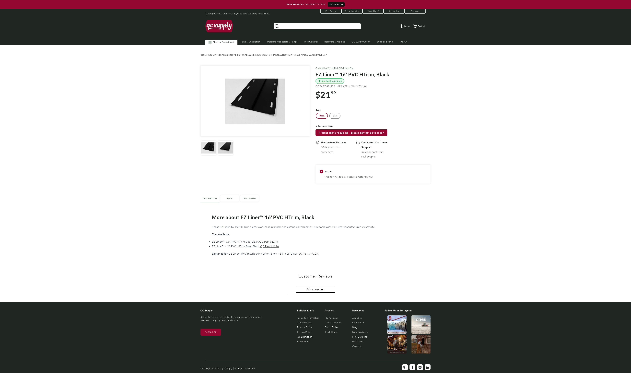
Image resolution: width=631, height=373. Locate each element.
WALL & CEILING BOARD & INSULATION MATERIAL (271, 54)
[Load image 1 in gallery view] (208, 148)
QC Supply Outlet (360, 41)
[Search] (276, 26)
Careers (356, 346)
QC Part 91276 (269, 246)
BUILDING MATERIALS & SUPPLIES (220, 54)
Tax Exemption (304, 336)
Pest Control (311, 41)
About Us (357, 317)
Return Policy (304, 332)
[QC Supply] (219, 26)
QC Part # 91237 (309, 253)
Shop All (403, 41)
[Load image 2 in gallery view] (225, 148)
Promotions (303, 341)
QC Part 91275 (268, 241)
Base (321, 115)
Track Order (331, 332)
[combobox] (317, 26)
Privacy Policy (304, 327)
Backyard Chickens (334, 41)
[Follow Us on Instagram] (397, 325)
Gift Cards (358, 341)
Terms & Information (308, 317)
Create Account (333, 322)
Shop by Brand (385, 41)
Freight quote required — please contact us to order (351, 132)
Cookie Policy (304, 322)
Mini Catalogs (359, 336)
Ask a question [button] (315, 289)
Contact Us (358, 322)
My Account (331, 317)
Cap (335, 115)
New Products (360, 332)
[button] (405, 26)
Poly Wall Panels (313, 54)
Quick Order (331, 327)
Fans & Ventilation (251, 41)
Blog (354, 327)
